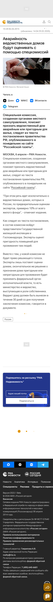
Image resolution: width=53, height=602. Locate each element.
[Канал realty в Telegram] (43, 465)
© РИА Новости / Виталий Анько (16, 87)
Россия (8, 319)
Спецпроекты (10, 486)
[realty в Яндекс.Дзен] (20, 465)
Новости (7, 482)
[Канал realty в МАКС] (8, 465)
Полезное (46, 482)
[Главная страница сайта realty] (17, 22)
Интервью (33, 482)
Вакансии (8, 499)
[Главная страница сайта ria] (3, 22)
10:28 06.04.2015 (11, 29)
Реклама (24, 486)
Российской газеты (23, 187)
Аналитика (19, 482)
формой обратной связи (15, 576)
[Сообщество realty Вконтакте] (31, 465)
